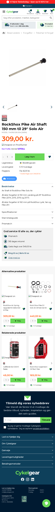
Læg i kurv (30, 157)
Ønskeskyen (11, 178)
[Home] (4, 33)
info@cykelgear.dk (8, 492)
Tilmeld (46, 420)
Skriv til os (24, 253)
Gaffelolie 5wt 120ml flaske (11, 368)
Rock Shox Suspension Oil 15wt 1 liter (38, 368)
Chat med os (14, 258)
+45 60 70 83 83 (6, 490)
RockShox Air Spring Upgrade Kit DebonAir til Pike (11, 307)
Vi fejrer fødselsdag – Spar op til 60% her (29, 2)
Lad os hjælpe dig (11, 437)
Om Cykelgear (9, 443)
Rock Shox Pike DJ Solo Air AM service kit (38, 306)
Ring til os (13, 253)
